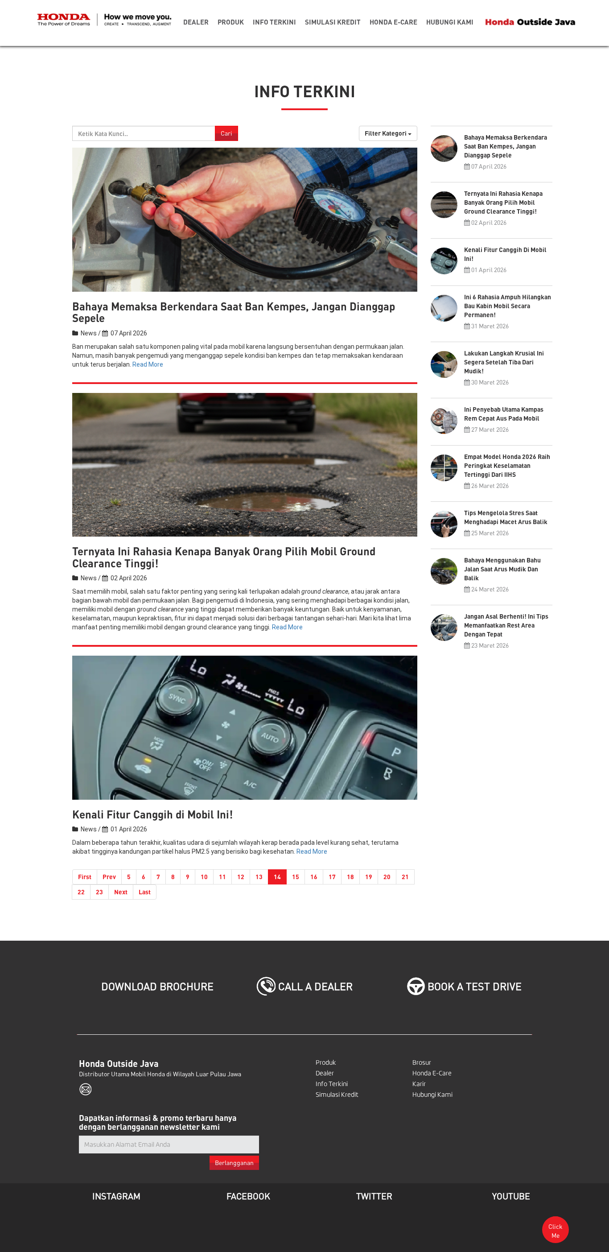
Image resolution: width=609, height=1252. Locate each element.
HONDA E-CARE (393, 22)
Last (145, 892)
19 (368, 876)
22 (81, 892)
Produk (326, 1062)
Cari (226, 133)
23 (99, 892)
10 (204, 876)
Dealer (325, 1073)
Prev (109, 876)
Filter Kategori (386, 133)
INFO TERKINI (274, 22)
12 (240, 876)
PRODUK (231, 22)
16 (313, 876)
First (84, 876)
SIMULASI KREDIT (333, 22)
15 (295, 876)
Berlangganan (234, 1162)
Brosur (421, 1062)
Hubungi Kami (432, 1094)
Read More (147, 364)
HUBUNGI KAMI (449, 22)
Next (121, 892)
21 (405, 876)
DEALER (196, 22)
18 (350, 876)
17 (332, 876)
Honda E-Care (432, 1073)
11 (222, 876)
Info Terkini (332, 1084)
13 (259, 876)
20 (387, 876)
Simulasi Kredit (337, 1094)
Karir (419, 1084)
